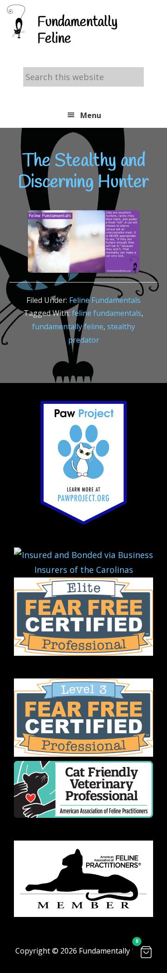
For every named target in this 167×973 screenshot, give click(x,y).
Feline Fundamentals (105, 300)
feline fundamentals (106, 313)
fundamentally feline (67, 326)
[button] (146, 952)
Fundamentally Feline (77, 30)
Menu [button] (90, 115)
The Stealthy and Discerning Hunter (83, 172)
